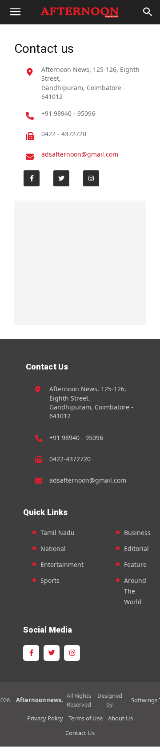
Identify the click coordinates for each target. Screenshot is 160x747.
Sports (50, 580)
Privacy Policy (45, 718)
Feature (135, 564)
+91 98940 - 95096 (68, 113)
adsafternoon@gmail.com (79, 154)
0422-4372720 (70, 459)
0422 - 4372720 (63, 134)
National (53, 548)
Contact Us (80, 733)
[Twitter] (61, 178)
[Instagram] (91, 178)
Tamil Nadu (57, 532)
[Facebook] (32, 178)
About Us (120, 718)
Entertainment (62, 564)
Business (137, 532)
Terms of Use (85, 718)
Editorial (136, 548)
